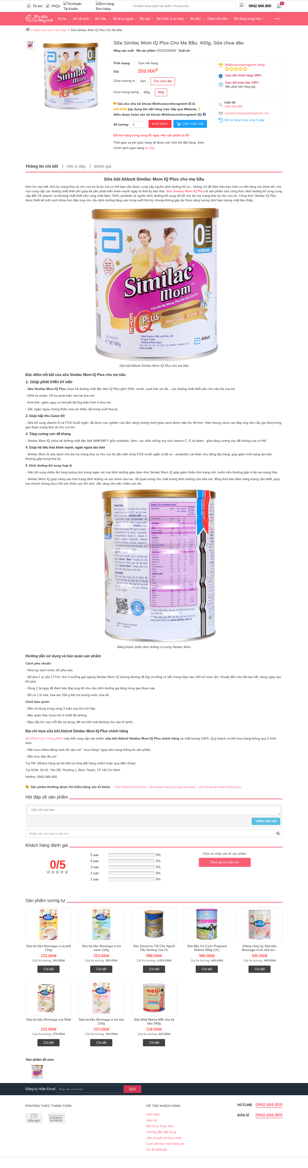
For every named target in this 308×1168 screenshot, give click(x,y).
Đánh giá (102, 166)
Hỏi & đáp (76, 166)
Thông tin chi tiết (41, 166)
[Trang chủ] (27, 29)
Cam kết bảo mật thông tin (165, 1143)
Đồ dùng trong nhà (247, 19)
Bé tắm (195, 19)
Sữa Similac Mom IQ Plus (130, 787)
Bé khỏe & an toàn (170, 19)
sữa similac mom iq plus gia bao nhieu (172, 787)
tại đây (149, 148)
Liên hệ (151, 1120)
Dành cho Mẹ (217, 19)
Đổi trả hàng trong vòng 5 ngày (245, 120)
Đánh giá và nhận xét (225, 862)
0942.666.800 (233, 106)
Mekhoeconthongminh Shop (245, 64)
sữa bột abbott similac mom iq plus (220, 787)
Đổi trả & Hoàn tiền (159, 1126)
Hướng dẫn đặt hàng (161, 1132)
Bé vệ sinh (81, 19)
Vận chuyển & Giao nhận (164, 1138)
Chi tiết (49, 969)
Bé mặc (101, 19)
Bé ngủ (145, 19)
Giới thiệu (153, 1114)
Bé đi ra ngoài (123, 19)
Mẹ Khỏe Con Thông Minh (44, 738)
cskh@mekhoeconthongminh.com (247, 113)
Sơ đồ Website (156, 1149)
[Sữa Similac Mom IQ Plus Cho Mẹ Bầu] (37, 1072)
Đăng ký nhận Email (40, 1089)
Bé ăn (62, 19)
